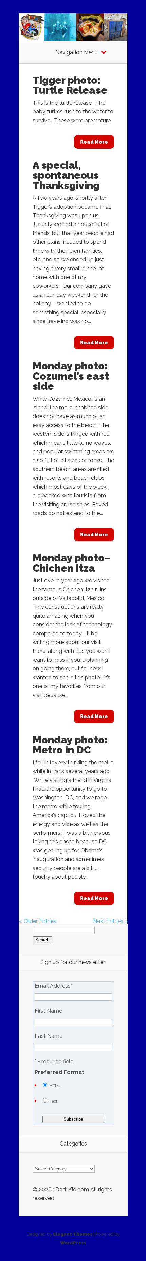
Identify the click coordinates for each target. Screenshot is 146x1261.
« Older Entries (37, 921)
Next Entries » (110, 921)
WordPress (73, 1242)
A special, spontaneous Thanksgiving (66, 175)
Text (53, 1101)
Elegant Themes (72, 1234)
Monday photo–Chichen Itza (72, 563)
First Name (48, 1011)
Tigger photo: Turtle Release (70, 85)
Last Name (48, 1036)
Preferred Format (59, 1072)
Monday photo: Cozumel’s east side (71, 376)
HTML (55, 1085)
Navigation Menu (76, 52)
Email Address (53, 986)
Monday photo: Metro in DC (70, 745)
